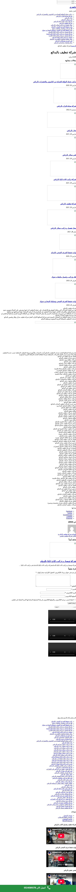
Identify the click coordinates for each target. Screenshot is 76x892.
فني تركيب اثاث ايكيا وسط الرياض (61, 757)
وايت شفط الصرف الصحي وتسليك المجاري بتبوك (57, 30)
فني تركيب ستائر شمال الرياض (62, 753)
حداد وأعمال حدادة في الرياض (63, 43)
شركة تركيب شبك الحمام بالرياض (62, 776)
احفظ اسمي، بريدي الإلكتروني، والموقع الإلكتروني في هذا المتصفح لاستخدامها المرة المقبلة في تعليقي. (42, 600)
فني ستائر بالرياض (66, 20)
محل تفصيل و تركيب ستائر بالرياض (61, 25)
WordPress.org (67, 821)
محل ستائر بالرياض (66, 774)
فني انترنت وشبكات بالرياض (63, 41)
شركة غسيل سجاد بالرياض (64, 806)
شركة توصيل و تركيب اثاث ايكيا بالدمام (60, 32)
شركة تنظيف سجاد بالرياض (64, 808)
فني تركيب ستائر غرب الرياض (63, 748)
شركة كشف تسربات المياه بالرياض (61, 796)
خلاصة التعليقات (67, 819)
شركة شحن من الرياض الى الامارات (61, 799)
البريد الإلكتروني (70, 593)
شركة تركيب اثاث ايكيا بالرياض (62, 21)
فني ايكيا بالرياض (67, 790)
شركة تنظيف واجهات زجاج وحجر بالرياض (59, 804)
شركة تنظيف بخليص (68, 536)
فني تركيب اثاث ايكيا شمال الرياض (61, 764)
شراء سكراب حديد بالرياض (64, 739)
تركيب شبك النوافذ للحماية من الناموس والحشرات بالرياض (54, 14)
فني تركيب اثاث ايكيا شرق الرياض (62, 760)
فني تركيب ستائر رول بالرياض (63, 746)
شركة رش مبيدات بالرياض (64, 801)
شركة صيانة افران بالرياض (64, 16)
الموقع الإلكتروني (71, 596)
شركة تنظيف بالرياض (65, 23)
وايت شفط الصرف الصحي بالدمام (61, 27)
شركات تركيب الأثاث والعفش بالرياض (60, 766)
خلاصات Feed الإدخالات (65, 817)
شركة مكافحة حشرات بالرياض (62, 803)
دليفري (73, 7)
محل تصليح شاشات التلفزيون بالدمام (61, 39)
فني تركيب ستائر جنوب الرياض (62, 751)
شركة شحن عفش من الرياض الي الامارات (59, 769)
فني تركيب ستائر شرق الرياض (63, 750)
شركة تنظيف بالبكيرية (67, 534)
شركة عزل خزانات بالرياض (64, 792)
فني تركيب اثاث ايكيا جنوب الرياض (61, 762)
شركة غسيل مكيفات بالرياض (63, 773)
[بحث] (75, 1)
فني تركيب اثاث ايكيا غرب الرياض (62, 758)
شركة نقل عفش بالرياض (64, 797)
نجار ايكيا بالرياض (67, 743)
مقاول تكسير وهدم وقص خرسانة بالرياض (59, 783)
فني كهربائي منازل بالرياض (64, 771)
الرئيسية (73, 46)
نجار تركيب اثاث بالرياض (64, 780)
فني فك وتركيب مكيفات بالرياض (62, 778)
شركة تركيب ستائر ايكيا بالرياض (62, 755)
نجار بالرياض (68, 18)
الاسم (73, 589)
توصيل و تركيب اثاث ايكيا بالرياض (62, 37)
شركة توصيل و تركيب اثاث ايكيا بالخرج (60, 35)
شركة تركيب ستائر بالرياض (64, 781)
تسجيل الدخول (67, 815)
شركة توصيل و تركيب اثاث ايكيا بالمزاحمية (59, 34)
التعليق (73, 586)
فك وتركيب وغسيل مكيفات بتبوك (62, 28)
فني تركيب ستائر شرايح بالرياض (62, 744)
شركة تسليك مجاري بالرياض (63, 794)
